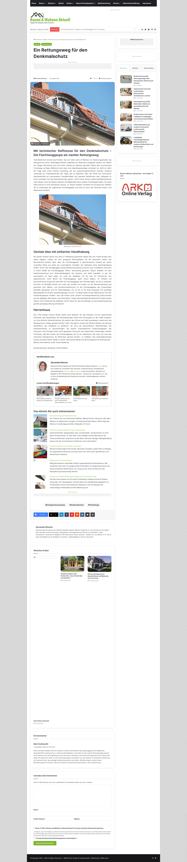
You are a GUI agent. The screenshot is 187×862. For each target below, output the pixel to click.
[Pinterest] (72, 514)
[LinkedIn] (61, 514)
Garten (69, 3)
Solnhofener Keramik (41, 721)
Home (34, 3)
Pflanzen (67, 371)
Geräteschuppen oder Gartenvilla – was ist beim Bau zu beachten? (71, 576)
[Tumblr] (66, 514)
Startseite (38, 39)
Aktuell (61, 3)
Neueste (123, 68)
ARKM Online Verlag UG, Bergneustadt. (77, 858)
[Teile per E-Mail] (87, 514)
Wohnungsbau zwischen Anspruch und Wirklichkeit (44, 399)
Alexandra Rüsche (41, 78)
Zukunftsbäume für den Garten (80, 399)
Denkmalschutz (77, 505)
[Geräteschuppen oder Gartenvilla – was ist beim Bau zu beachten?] (72, 564)
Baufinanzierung (104, 3)
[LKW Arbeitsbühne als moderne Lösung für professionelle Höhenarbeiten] (126, 128)
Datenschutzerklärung (131, 3)
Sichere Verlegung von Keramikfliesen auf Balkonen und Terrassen (98, 576)
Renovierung (52, 39)
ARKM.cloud (104, 858)
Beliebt (135, 68)
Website (77, 819)
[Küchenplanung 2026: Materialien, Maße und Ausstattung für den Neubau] (126, 105)
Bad (107, 394)
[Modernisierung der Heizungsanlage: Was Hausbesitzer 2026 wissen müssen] (126, 79)
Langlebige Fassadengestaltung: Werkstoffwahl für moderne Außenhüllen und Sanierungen (143, 141)
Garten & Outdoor (84, 394)
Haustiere (77, 371)
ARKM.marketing (115, 10)
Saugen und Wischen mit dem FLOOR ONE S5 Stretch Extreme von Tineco (63, 400)
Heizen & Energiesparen (85, 3)
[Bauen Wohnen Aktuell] (50, 18)
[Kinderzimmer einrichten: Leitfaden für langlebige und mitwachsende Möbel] (126, 117)
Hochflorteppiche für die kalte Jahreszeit (65, 446)
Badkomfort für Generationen (61, 460)
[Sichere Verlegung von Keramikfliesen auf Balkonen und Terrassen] (99, 564)
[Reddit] (77, 514)
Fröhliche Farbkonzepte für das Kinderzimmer (67, 430)
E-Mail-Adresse (40, 819)
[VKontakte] (82, 514)
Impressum (147, 3)
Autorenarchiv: (103, 383)
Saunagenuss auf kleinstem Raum (100, 399)
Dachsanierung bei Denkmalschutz (63, 416)
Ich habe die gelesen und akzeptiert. (57, 838)
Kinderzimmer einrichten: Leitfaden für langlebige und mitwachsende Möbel (143, 116)
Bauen (41, 3)
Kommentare (149, 68)
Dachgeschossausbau (55, 505)
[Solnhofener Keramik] (45, 637)
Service (116, 3)
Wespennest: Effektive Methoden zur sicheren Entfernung (80, 29)
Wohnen (51, 3)
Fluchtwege (94, 505)
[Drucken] (92, 514)
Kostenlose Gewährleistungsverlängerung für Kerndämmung (73, 476)
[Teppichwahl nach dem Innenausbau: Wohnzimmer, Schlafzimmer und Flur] (126, 92)
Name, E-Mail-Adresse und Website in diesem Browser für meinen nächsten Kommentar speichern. (69, 828)
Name (36, 810)
